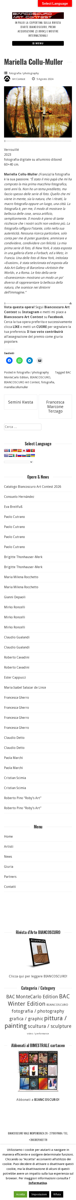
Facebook (55, 317)
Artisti (8, 847)
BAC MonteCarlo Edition (32, 997)
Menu (39, 43)
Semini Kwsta (20, 402)
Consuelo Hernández (19, 497)
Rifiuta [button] (57, 1194)
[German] (15, 450)
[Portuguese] (33, 450)
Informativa (38, 1183)
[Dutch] (11, 455)
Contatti (10, 887)
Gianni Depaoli (15, 597)
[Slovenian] (24, 455)
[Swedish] (28, 455)
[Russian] (19, 455)
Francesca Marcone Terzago (55, 407)
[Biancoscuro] (38, 1071)
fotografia (47, 382)
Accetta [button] (20, 1194)
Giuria (8, 867)
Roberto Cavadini (16, 657)
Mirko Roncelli (14, 607)
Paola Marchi (13, 758)
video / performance (38, 1033)
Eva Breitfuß (13, 507)
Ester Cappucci (15, 677)
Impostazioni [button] (39, 1194)
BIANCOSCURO (40, 377)
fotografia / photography (24, 73)
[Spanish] (19, 450)
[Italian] (15, 455)
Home (8, 836)
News (8, 857)
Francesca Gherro (16, 698)
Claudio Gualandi (17, 637)
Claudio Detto (14, 738)
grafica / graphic (26, 1018)
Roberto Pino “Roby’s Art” (22, 798)
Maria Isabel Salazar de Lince (25, 687)
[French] (11, 450)
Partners (10, 877)
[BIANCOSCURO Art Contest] (38, 18)
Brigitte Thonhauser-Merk (23, 557)
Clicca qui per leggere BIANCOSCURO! (38, 976)
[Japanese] (24, 450)
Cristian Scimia (15, 778)
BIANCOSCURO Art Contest (22, 382)
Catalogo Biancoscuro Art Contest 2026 (32, 487)
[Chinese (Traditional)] (28, 450)
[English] (6, 450)
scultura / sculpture (49, 1026)
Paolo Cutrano (14, 517)
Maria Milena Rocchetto (21, 577)
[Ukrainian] (33, 455)
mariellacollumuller (16, 387)
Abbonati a (37, 1100)
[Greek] (6, 455)
